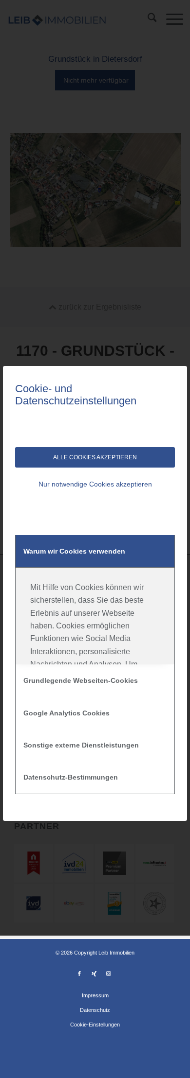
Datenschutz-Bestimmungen (70, 777)
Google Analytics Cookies (66, 713)
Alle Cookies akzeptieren (95, 457)
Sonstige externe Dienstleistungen (81, 745)
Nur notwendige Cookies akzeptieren (95, 484)
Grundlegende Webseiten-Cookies (80, 680)
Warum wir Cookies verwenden (74, 551)
